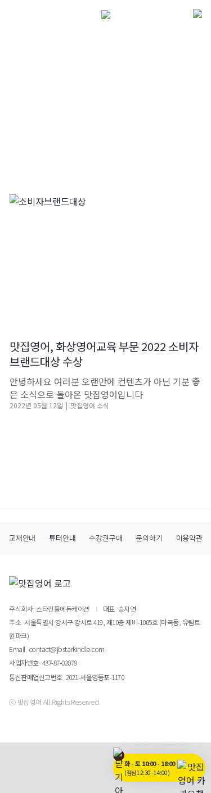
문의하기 (149, 537)
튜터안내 (62, 537)
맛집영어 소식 (89, 405)
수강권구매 (105, 537)
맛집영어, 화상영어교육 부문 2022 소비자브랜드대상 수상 (104, 354)
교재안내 (22, 537)
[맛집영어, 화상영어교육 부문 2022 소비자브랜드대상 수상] (105, 258)
